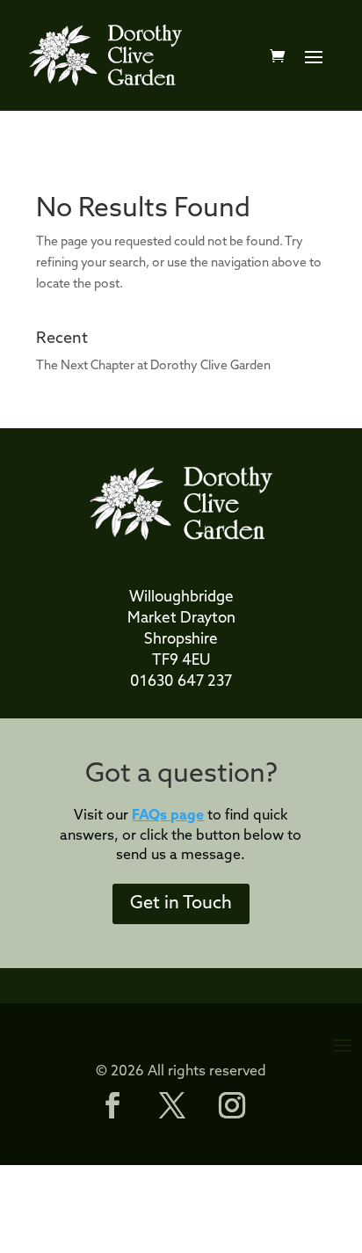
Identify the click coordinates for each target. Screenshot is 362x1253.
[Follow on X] (172, 1105)
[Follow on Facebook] (112, 1105)
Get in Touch (181, 904)
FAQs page (168, 816)
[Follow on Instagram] (232, 1105)
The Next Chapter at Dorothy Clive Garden (153, 366)
